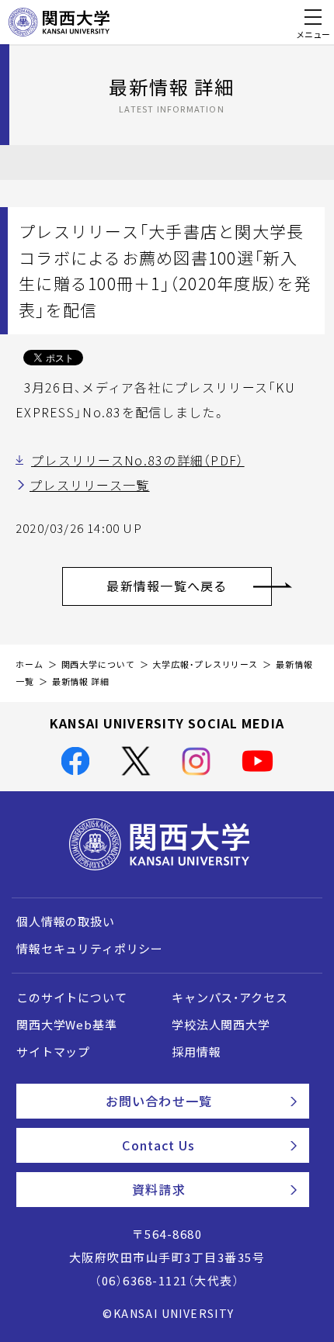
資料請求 (158, 1189)
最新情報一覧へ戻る (167, 585)
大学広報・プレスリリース (205, 664)
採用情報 (196, 1051)
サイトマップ (53, 1051)
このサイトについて (71, 997)
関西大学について (98, 664)
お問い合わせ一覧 (159, 1100)
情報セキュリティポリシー (89, 948)
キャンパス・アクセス (229, 997)
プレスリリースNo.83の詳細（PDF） (138, 460)
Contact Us (158, 1145)
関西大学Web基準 (66, 1024)
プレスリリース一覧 (90, 485)
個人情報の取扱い (65, 921)
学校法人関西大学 (221, 1024)
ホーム (29, 664)
